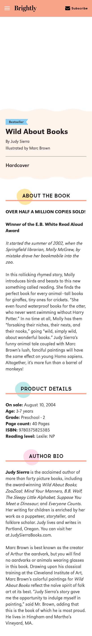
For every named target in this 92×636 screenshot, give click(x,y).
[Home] (27, 9)
